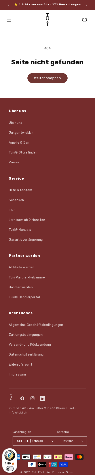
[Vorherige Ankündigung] (8, 5)
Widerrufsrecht (20, 365)
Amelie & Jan (19, 142)
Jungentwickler (21, 133)
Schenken (16, 200)
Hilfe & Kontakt (21, 190)
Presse (14, 162)
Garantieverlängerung (26, 240)
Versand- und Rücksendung (30, 345)
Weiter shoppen (47, 78)
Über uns (15, 123)
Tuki (35, 472)
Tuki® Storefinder (23, 152)
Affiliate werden (21, 267)
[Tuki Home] (11, 398)
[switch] (10, 468)
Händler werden (21, 287)
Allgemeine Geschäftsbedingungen (36, 325)
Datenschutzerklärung (26, 354)
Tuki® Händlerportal (24, 297)
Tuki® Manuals (20, 230)
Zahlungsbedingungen (26, 335)
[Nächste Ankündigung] (87, 5)
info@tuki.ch (18, 412)
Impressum (17, 374)
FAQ (12, 210)
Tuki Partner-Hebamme (27, 277)
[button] (9, 20)
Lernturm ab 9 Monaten (27, 220)
